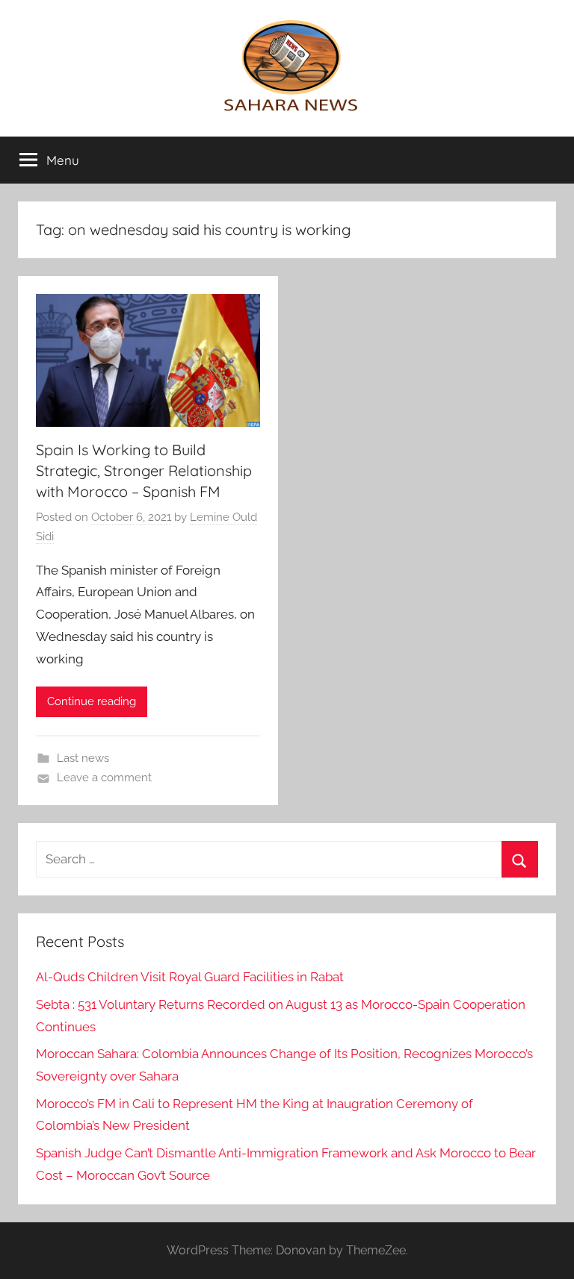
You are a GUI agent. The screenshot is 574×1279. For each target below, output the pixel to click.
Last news (83, 758)
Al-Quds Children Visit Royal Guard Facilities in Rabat (190, 976)
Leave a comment (104, 777)
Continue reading (91, 701)
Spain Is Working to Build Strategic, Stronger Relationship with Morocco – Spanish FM (144, 470)
